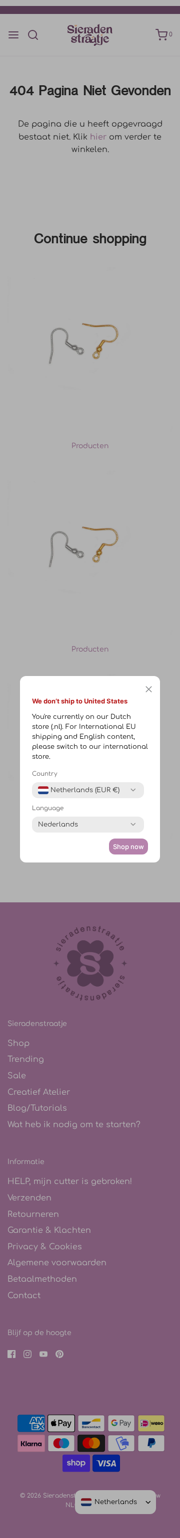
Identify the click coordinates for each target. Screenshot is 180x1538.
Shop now (128, 847)
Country (45, 773)
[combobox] (79, 790)
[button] (148, 689)
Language (48, 808)
